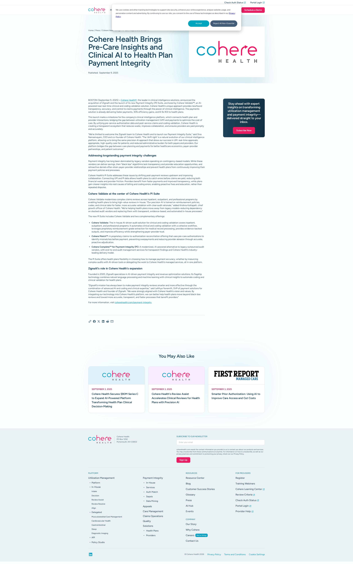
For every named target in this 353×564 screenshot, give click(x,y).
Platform (96, 482)
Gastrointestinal (98, 525)
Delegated (97, 512)
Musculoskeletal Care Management (107, 517)
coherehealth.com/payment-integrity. (133, 302)
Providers (150, 535)
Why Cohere (193, 529)
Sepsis (149, 496)
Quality (147, 521)
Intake (94, 491)
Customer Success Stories (200, 489)
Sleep (94, 529)
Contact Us (192, 540)
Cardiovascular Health (101, 521)
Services (150, 487)
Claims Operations (153, 516)
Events (189, 511)
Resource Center (195, 477)
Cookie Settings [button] (257, 554)
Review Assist (98, 500)
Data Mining (152, 501)
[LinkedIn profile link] (90, 554)
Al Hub (189, 505)
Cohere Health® (129, 100)
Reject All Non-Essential (223, 23)
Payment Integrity (153, 477)
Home (91, 30)
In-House (96, 487)
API (93, 537)
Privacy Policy (214, 554)
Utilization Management (101, 477)
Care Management (153, 511)
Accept (199, 23)
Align (94, 508)
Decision (95, 495)
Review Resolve (98, 504)
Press (97, 30)
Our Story (191, 524)
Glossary (190, 494)
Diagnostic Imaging (100, 533)
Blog (188, 483)
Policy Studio (98, 542)
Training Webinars (245, 483)
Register (240, 477)
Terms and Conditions (235, 554)
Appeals (147, 506)
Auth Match (152, 492)
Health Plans (152, 530)
